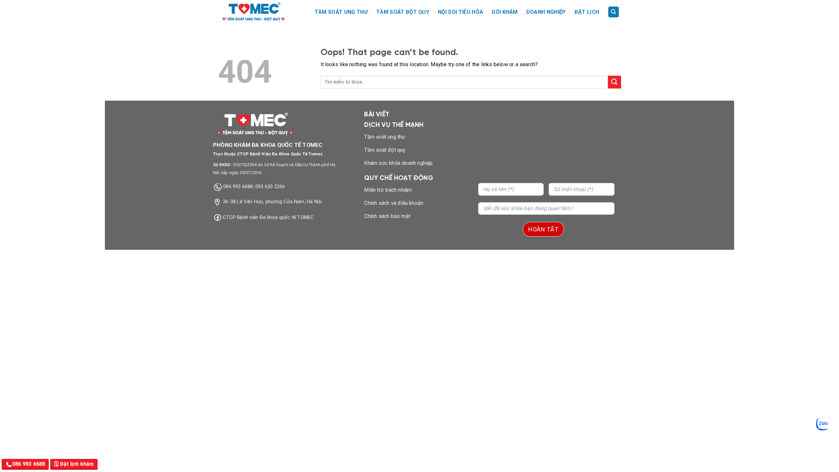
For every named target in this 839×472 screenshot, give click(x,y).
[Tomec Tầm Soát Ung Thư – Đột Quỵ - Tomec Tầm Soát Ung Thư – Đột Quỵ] (253, 12)
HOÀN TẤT (543, 229)
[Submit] (614, 82)
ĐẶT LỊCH (587, 12)
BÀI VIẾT (376, 114)
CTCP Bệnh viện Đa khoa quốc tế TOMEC (268, 217)
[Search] (613, 12)
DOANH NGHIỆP (546, 12)
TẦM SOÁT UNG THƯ (341, 12)
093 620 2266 (270, 186)
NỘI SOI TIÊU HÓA (460, 12)
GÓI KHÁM (505, 12)
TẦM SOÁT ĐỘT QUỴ (402, 12)
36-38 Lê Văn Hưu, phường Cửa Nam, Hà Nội (272, 202)
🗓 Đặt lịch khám (74, 464)
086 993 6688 (238, 186)
